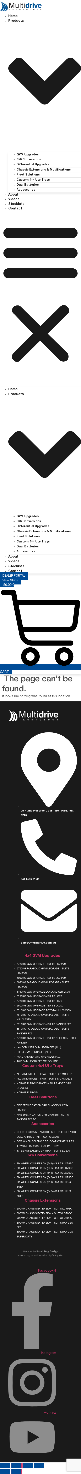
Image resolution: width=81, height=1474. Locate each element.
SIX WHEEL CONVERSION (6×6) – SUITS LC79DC (45, 1177)
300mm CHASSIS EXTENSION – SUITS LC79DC (44, 1213)
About (13, 194)
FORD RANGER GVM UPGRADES (36, 1057)
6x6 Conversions (43, 1155)
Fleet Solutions (28, 174)
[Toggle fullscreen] (16, 1465)
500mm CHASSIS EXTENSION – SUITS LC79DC (44, 1218)
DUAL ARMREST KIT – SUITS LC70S (38, 1137)
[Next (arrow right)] (16, 1471)
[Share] (27, 1465)
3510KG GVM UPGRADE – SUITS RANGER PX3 (44, 1024)
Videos (14, 199)
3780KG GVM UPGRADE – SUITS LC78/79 (41, 964)
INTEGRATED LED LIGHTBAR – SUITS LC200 (43, 1151)
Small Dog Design (47, 1251)
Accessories (26, 190)
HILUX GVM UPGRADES (30, 1052)
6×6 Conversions (29, 159)
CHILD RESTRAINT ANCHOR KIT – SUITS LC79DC (46, 1132)
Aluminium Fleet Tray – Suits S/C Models (44, 1079)
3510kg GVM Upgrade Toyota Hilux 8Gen (44, 1010)
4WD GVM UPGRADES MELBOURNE (37, 1061)
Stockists (16, 204)
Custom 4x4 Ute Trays (42, 1066)
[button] (40, 293)
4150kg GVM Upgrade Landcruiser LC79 (43, 992)
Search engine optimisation (32, 1255)
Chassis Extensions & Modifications (44, 169)
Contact (15, 208)
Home (13, 16)
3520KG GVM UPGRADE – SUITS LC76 (39, 996)
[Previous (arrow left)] (5, 1471)
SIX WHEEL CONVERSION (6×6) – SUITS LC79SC (45, 1168)
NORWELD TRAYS (27, 1093)
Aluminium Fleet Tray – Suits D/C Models (44, 1074)
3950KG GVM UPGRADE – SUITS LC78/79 (41, 978)
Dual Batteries (28, 185)
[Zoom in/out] (5, 1465)
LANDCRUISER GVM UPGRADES (35, 1047)
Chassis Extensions (43, 1200)
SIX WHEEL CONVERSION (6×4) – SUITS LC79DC (45, 1173)
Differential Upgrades (33, 164)
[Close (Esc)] (39, 1465)
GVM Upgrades (28, 154)
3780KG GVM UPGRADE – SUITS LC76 (39, 1001)
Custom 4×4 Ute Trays (33, 180)
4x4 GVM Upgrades (42, 956)
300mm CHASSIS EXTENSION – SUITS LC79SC (44, 1209)
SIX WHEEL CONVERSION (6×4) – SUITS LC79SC (45, 1164)
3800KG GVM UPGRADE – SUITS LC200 (40, 1006)
